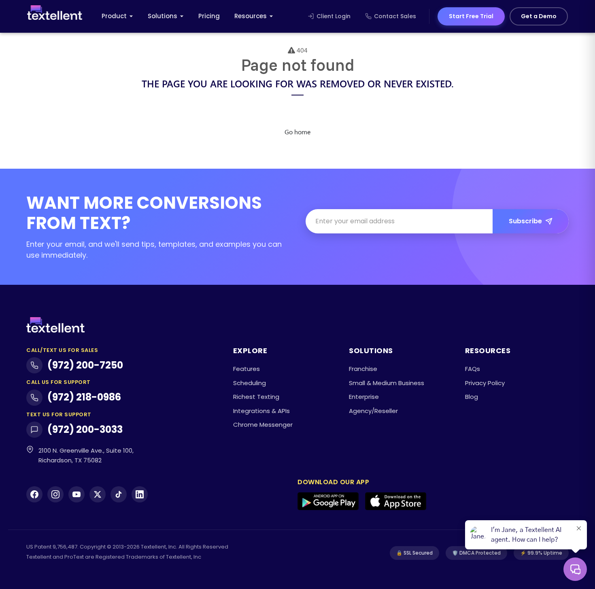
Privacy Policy (485, 383)
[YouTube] (76, 494)
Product (114, 16)
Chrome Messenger (263, 424)
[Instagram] (55, 494)
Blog (471, 396)
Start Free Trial (471, 16)
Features (246, 368)
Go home (297, 131)
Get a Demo (539, 16)
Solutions (162, 16)
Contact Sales (395, 16)
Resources (250, 16)
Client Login (334, 16)
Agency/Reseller (373, 411)
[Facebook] (34, 494)
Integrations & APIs (261, 411)
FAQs (472, 368)
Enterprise (364, 396)
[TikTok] (118, 494)
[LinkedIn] (140, 494)
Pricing (209, 16)
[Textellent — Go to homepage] (54, 16)
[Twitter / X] (97, 494)
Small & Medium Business (386, 383)
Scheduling (249, 383)
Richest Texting (256, 396)
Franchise (363, 368)
